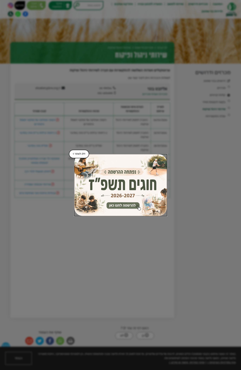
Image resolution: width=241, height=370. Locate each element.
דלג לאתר (77, 152)
